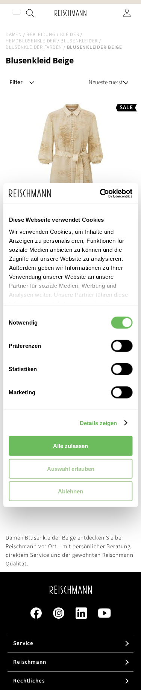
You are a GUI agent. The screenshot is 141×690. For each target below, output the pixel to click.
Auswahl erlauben (70, 468)
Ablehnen (70, 491)
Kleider (69, 34)
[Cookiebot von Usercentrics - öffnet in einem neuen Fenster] (100, 193)
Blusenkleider (79, 41)
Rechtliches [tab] (29, 681)
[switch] (121, 347)
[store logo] (70, 13)
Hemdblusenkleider (31, 41)
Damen (14, 34)
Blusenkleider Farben (34, 47)
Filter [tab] (16, 82)
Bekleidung (41, 34)
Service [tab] (23, 643)
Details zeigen (98, 422)
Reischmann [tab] (29, 662)
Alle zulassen (70, 446)
